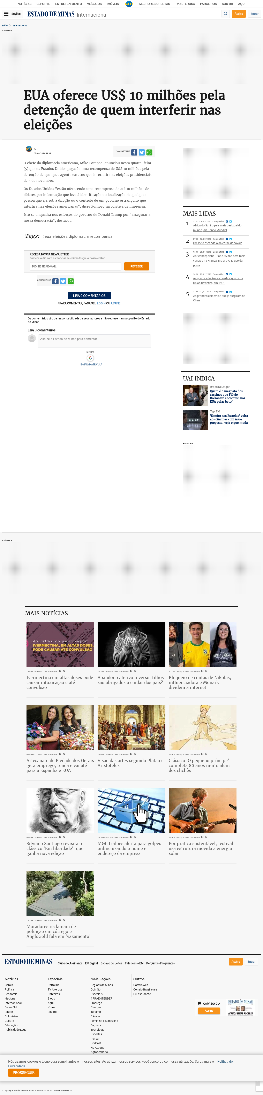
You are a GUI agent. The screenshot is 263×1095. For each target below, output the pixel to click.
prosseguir (24, 1072)
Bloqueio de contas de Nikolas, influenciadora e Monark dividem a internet (200, 682)
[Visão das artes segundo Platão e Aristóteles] (131, 727)
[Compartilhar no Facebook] (134, 153)
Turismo (96, 1012)
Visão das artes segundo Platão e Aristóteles (131, 763)
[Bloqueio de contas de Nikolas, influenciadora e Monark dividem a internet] (202, 644)
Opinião (95, 989)
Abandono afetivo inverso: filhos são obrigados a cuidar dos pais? (131, 680)
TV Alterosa (185, 4)
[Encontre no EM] (225, 14)
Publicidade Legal (16, 1029)
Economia (11, 994)
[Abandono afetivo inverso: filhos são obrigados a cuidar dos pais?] (131, 644)
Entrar (255, 14)
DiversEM (11, 1007)
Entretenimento (68, 4)
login (101, 303)
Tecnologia (97, 1029)
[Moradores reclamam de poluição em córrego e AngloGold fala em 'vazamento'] (60, 893)
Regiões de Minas (102, 985)
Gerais (9, 985)
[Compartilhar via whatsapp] (149, 153)
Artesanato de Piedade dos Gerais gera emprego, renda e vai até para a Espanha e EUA (60, 765)
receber (136, 266)
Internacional (92, 14)
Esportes (96, 1034)
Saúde (9, 1012)
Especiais (97, 994)
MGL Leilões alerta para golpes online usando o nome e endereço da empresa (129, 848)
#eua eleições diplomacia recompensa (77, 236)
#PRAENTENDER (101, 998)
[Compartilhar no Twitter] (141, 153)
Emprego (96, 1003)
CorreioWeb (140, 985)
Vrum (51, 1007)
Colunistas (11, 1016)
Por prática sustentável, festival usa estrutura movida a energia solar (201, 848)
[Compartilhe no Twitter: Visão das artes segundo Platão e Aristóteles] (134, 754)
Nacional (10, 998)
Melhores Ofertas (154, 4)
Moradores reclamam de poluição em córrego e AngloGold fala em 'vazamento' (59, 931)
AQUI (241, 4)
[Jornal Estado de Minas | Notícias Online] (51, 14)
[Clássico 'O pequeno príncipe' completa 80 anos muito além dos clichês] (202, 727)
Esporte (43, 4)
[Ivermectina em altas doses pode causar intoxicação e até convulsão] (60, 644)
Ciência (95, 1016)
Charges (96, 1007)
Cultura (9, 1021)
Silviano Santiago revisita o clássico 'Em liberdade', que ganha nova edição (55, 848)
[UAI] (129, 3)
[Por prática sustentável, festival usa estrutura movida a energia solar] (202, 810)
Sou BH (227, 4)
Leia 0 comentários (89, 295)
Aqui (50, 1003)
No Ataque (97, 1048)
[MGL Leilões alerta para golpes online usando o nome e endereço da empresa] (131, 810)
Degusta (96, 1025)
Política (9, 989)
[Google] (90, 358)
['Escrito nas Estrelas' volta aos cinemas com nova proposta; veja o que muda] (195, 420)
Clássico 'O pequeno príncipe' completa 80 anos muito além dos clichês (199, 765)
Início (5, 25)
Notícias (24, 4)
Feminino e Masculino (104, 1021)
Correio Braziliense (145, 989)
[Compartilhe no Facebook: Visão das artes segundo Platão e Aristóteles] (130, 754)
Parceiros (208, 4)
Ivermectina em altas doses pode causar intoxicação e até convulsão (60, 682)
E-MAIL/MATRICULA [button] (91, 364)
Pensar (95, 1038)
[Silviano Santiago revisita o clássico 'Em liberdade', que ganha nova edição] (60, 810)
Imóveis (113, 4)
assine (115, 303)
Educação (11, 1025)
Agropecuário (99, 1052)
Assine (239, 13)
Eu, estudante (142, 994)
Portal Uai (54, 985)
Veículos (94, 4)
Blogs (51, 998)
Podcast (96, 1043)
